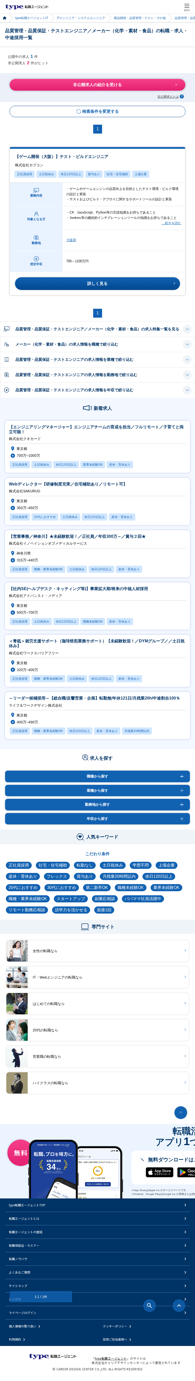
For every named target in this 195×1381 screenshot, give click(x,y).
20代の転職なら (45, 1030)
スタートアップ (71, 899)
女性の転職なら (45, 951)
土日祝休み (46, 174)
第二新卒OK (97, 887)
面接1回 (104, 910)
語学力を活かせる (71, 910)
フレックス (57, 876)
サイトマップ (18, 1285)
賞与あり (94, 174)
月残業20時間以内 (119, 876)
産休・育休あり (23, 876)
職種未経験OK (131, 887)
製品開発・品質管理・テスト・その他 (140, 18)
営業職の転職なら (47, 1056)
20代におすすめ (23, 887)
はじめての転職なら (49, 1004)
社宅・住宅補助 (117, 174)
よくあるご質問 (19, 1272)
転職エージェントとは (24, 1218)
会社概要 (15, 1299)
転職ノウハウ (18, 1259)
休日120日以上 (71, 174)
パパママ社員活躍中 (143, 899)
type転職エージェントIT (31, 18)
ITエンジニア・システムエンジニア (81, 18)
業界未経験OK (166, 887)
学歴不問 (141, 865)
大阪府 (71, 240)
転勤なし (85, 865)
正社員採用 (24, 174)
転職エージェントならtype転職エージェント (27, 6)
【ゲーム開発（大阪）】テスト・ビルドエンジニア (61, 160)
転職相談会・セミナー (24, 1245)
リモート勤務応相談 (27, 910)
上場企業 (141, 174)
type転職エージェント (4, 18)
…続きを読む (171, 223)
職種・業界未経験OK (28, 899)
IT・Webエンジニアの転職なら (58, 977)
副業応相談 (105, 899)
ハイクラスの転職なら (50, 1083)
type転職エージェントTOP (27, 1205)
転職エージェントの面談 (25, 1232)
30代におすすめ (61, 887)
